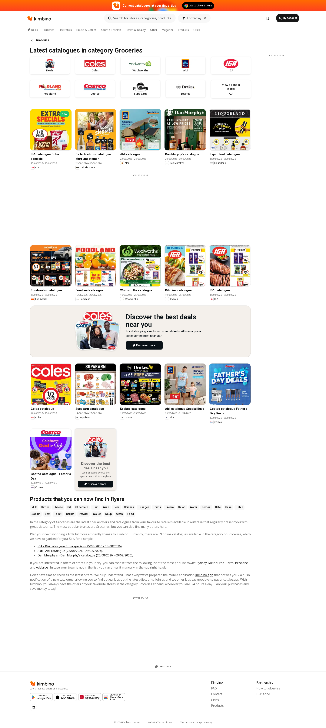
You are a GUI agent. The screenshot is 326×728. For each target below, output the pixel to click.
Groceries (48, 30)
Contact (216, 694)
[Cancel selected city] (205, 18)
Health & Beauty (135, 30)
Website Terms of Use (160, 722)
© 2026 (127, 722)
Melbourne (216, 563)
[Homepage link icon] (156, 666)
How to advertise (268, 688)
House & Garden (86, 30)
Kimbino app (204, 575)
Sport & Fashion (111, 30)
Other (153, 30)
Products (183, 30)
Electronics (65, 30)
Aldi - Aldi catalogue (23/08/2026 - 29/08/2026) (70, 551)
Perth (230, 563)
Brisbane (241, 563)
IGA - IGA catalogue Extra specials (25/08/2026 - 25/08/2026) (80, 546)
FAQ (214, 688)
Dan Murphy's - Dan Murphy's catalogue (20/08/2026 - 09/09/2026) (85, 555)
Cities (196, 30)
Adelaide (42, 567)
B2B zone (263, 694)
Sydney (202, 563)
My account (289, 17)
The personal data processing (196, 722)
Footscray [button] (194, 18)
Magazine (168, 30)
